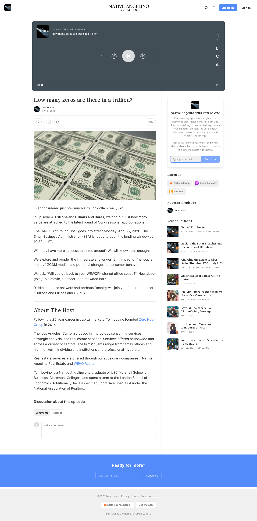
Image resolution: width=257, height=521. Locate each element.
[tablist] (49, 412)
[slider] (127, 85)
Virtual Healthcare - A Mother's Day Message (196, 309)
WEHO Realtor (85, 364)
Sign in (246, 7)
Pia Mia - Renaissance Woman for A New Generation (201, 293)
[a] (173, 231)
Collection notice (150, 496)
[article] (195, 231)
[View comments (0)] (217, 48)
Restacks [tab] (57, 412)
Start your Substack (119, 504)
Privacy (125, 496)
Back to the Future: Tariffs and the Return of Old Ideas (201, 245)
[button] (103, 56)
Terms (135, 496)
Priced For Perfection (196, 227)
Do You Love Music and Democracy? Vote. (197, 325)
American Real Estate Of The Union (200, 277)
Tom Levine (48, 107)
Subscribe (228, 7)
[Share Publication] (213, 7)
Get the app (146, 504)
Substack (111, 513)
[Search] (206, 7)
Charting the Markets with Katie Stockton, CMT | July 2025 (202, 261)
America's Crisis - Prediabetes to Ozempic (202, 341)
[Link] (29, 310)
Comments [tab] (42, 412)
